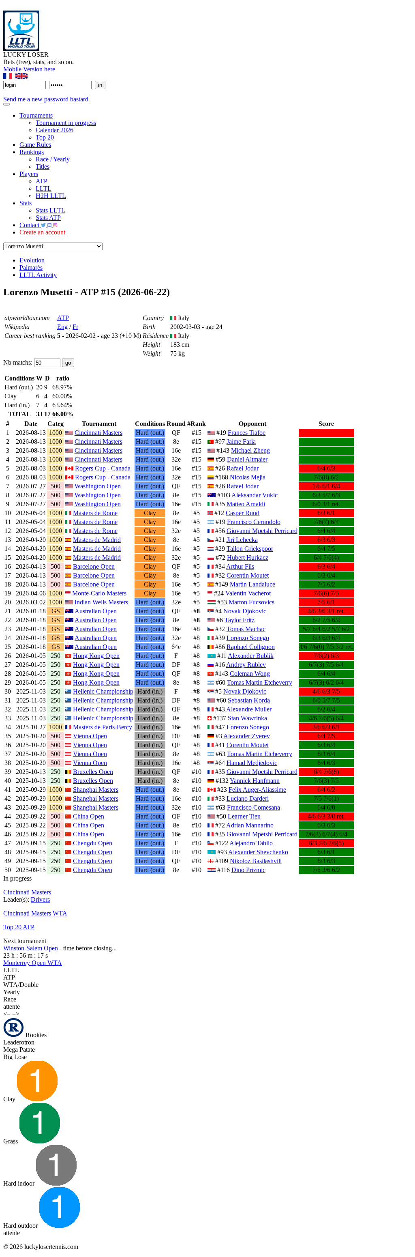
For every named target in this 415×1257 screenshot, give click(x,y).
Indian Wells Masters (101, 602)
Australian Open (96, 611)
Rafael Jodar (243, 468)
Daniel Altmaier (247, 459)
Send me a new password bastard (45, 99)
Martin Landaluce (252, 584)
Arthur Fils (240, 566)
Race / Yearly (53, 159)
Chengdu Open (92, 843)
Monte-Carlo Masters (99, 593)
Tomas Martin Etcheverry (259, 682)
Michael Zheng (250, 450)
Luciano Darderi (248, 798)
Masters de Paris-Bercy (102, 727)
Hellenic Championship (103, 691)
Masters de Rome (95, 512)
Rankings (31, 151)
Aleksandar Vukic (254, 495)
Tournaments (36, 115)
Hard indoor (19, 1183)
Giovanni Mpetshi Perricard (262, 530)
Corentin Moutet (248, 575)
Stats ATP (48, 217)
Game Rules (35, 144)
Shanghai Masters (95, 789)
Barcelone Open (94, 566)
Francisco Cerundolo (253, 521)
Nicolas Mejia (247, 477)
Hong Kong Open (96, 655)
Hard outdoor (21, 1225)
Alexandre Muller (249, 709)
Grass (11, 1141)
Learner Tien (244, 816)
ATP (41, 181)
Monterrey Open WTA (32, 962)
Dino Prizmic (248, 869)
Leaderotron (18, 1042)
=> (15, 1013)
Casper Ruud (242, 512)
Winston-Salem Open (30, 948)
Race (9, 999)
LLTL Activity (38, 274)
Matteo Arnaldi (246, 504)
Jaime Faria (241, 441)
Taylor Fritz (240, 620)
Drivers (40, 899)
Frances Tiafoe (246, 432)
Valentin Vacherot (248, 593)
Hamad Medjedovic (252, 762)
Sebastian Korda (249, 700)
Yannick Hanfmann (255, 780)
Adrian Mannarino (250, 825)
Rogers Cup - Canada (102, 468)
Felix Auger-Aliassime (257, 789)
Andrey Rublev (246, 664)
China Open (88, 816)
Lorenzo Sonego (248, 637)
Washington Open (98, 486)
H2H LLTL (51, 195)
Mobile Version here (29, 69)
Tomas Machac (246, 628)
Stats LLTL (50, 210)
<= (7, 1013)
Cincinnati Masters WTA (35, 913)
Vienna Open (90, 736)
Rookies (35, 1034)
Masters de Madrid (97, 539)
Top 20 (45, 137)
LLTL (43, 188)
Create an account (42, 232)
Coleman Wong (250, 673)
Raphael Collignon (251, 646)
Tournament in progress (66, 122)
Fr (75, 326)
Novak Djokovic (244, 611)
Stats (25, 203)
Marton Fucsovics (251, 602)
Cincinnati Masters (98, 432)
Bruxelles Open (93, 771)
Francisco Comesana (253, 807)
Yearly (11, 991)
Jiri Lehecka (242, 539)
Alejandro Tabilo (251, 843)
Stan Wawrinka (247, 718)
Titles (42, 166)
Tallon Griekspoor (250, 548)
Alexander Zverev (246, 736)
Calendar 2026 (54, 130)
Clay (10, 1099)
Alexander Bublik (251, 655)
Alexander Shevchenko (258, 852)
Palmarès (31, 267)
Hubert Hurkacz (247, 557)
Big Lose (15, 1056)
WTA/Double (21, 984)
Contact (30, 224)
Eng (62, 326)
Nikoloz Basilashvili (256, 860)
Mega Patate (19, 1049)
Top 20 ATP (18, 927)
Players (28, 173)
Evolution (32, 260)
